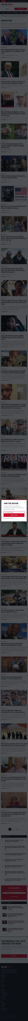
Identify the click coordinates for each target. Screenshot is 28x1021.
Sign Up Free (14, 515)
